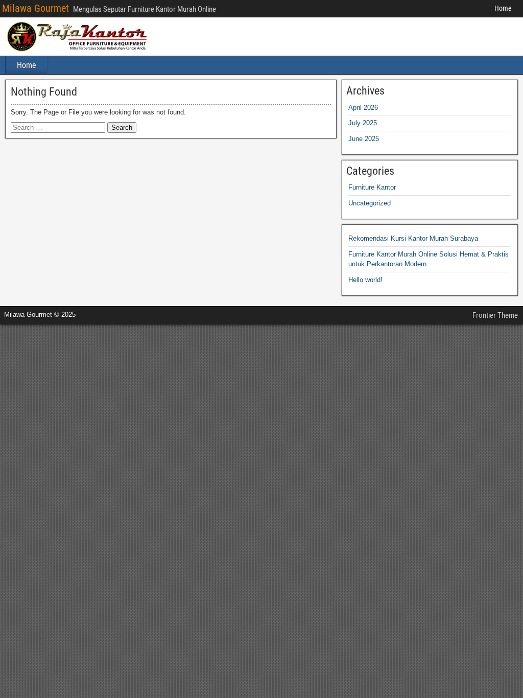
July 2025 (362, 123)
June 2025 (363, 139)
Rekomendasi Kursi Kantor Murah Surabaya (413, 238)
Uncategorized (369, 203)
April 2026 (363, 107)
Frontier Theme (495, 315)
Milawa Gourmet (35, 8)
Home (503, 8)
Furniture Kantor (372, 187)
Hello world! (365, 280)
